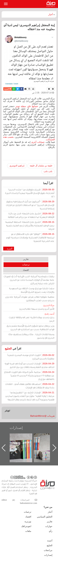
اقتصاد (26, 270)
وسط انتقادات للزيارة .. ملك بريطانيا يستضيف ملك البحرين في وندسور (31, 336)
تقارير (26, 259)
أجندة (49, 540)
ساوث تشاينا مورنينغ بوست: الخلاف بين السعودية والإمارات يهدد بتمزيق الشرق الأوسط (31, 290)
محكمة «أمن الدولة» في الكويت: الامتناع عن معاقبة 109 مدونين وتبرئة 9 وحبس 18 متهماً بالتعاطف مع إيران (29, 375)
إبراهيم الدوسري (17, 165)
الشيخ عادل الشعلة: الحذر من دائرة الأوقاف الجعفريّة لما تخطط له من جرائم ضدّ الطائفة (31, 215)
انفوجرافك (26, 526)
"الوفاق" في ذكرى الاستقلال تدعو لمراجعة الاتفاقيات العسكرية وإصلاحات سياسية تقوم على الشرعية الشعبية (30, 237)
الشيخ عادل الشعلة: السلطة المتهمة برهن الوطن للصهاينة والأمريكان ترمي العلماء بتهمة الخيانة (29, 225)
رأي (50, 531)
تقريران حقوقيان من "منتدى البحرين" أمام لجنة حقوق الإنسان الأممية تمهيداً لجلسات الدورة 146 (29, 193)
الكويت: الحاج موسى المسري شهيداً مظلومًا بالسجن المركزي (30, 356)
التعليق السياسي (44, 516)
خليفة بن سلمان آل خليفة (41, 165)
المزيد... (8, 248)
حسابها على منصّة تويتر (26, 106)
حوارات (48, 526)
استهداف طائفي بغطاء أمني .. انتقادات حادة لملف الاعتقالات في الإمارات (29, 385)
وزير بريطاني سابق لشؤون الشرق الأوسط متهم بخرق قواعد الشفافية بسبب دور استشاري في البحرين (30, 327)
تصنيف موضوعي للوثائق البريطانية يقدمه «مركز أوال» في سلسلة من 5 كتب (45, 445)
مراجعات (48, 550)
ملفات (28, 531)
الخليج (8, 348)
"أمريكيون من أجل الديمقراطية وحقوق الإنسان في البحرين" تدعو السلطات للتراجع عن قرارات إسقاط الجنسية (30, 205)
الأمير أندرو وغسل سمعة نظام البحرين (36, 307)
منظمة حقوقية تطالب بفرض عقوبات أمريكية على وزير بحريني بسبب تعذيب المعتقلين (29, 298)
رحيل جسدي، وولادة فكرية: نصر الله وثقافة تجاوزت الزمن (31, 317)
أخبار (50, 14)
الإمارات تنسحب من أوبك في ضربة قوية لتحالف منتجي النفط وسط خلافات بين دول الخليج (29, 365)
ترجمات (26, 264)
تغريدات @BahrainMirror (42, 416)
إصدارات (16, 428)
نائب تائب (48, 171)
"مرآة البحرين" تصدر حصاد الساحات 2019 (21, 441)
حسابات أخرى (38, 142)
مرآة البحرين (51, 4)
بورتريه (27, 521)
